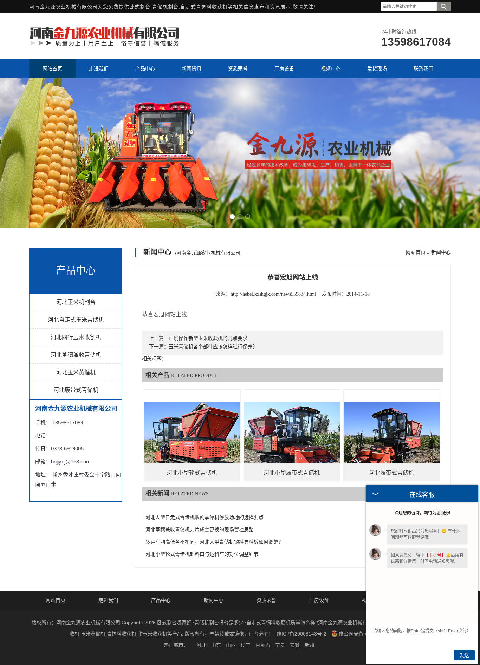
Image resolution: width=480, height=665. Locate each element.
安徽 (295, 645)
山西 (231, 645)
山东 (216, 645)
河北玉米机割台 (76, 302)
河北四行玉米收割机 (76, 337)
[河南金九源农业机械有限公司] (104, 45)
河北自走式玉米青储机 (76, 320)
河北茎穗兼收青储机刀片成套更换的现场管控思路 (199, 529)
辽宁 (246, 645)
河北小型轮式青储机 (192, 473)
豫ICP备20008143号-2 (301, 634)
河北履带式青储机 (75, 390)
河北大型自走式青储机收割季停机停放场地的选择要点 (204, 517)
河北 (201, 645)
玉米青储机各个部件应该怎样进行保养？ (213, 346)
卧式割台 (139, 6)
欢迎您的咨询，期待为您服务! (422, 513)
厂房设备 (319, 600)
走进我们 (108, 600)
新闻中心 (441, 252)
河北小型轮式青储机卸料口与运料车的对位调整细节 (202, 554)
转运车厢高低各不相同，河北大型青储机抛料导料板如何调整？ (214, 542)
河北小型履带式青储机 (292, 473)
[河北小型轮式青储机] (192, 438)
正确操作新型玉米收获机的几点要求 (208, 338)
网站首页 (416, 252)
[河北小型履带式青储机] (292, 438)
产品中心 (161, 600)
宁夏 (280, 645)
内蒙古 (262, 645)
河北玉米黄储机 (76, 372)
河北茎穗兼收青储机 (76, 355)
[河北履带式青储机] (392, 438)
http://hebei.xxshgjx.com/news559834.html (273, 294)
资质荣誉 (266, 600)
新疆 (309, 645)
